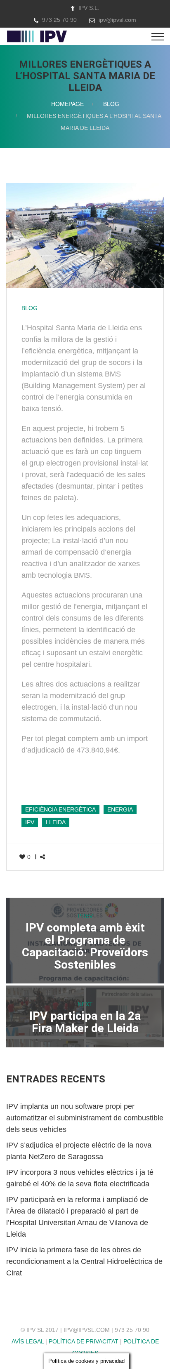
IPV (29, 822)
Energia (120, 809)
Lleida (56, 822)
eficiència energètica (60, 809)
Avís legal (28, 1341)
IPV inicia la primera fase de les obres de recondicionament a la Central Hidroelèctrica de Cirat (84, 1261)
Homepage (67, 104)
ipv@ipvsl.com (117, 19)
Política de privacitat (83, 1341)
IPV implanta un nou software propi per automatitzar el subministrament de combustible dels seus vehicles (84, 1118)
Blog (111, 104)
